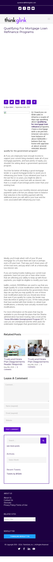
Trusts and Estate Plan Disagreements (38, 360)
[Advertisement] (26, 230)
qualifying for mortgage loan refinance (39, 124)
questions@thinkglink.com (26, 3)
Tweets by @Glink (14, 474)
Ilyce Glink (9, 107)
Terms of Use (21, 505)
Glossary (7, 502)
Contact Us (8, 500)
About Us (7, 498)
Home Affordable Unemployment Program (22, 319)
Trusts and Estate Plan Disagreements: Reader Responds (14, 362)
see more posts (13, 446)
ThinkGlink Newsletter (19, 536)
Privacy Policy (9, 505)
